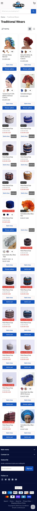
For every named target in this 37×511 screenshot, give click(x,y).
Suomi (17, 487)
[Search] (33, 11)
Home (3, 17)
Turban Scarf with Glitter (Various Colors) (8, 95)
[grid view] (30, 29)
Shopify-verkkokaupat (18, 507)
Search (6, 501)
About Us (18, 501)
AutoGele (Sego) (25, 94)
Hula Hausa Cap (7, 128)
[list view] (34, 29)
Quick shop (9, 64)
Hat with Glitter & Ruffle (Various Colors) (26, 56)
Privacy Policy (27, 501)
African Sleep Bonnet (7, 56)
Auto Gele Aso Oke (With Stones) (26, 393)
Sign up (29, 468)
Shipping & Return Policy (18, 503)
